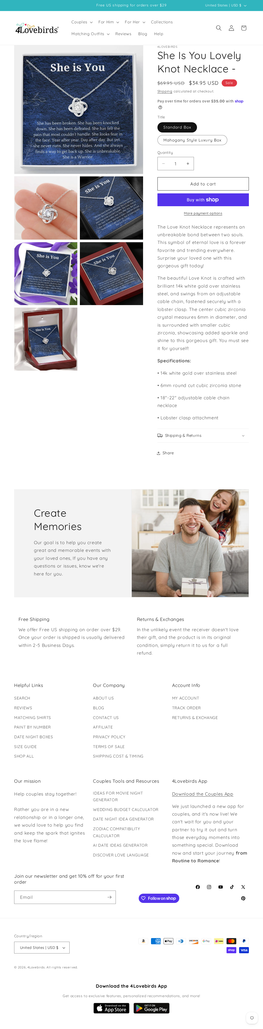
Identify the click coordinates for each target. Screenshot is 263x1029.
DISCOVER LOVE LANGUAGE (121, 855)
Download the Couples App (202, 794)
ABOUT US (103, 698)
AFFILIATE (103, 727)
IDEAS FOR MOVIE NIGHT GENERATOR (118, 797)
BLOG (98, 707)
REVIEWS (23, 707)
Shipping (164, 91)
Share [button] (168, 452)
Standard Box (177, 127)
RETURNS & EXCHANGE (195, 717)
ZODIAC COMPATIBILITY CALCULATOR (116, 832)
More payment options (203, 213)
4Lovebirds (36, 967)
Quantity (165, 152)
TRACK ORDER (186, 707)
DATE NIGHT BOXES (33, 736)
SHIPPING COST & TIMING (118, 756)
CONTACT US (106, 717)
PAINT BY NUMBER (32, 727)
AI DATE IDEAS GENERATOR (120, 845)
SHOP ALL (24, 756)
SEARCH (22, 698)
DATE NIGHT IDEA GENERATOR (123, 819)
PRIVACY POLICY (109, 736)
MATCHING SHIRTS (32, 717)
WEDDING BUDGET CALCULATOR (125, 809)
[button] (81, 22)
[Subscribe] (109, 897)
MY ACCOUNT (185, 698)
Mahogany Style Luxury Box (192, 140)
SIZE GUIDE (25, 746)
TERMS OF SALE (109, 746)
